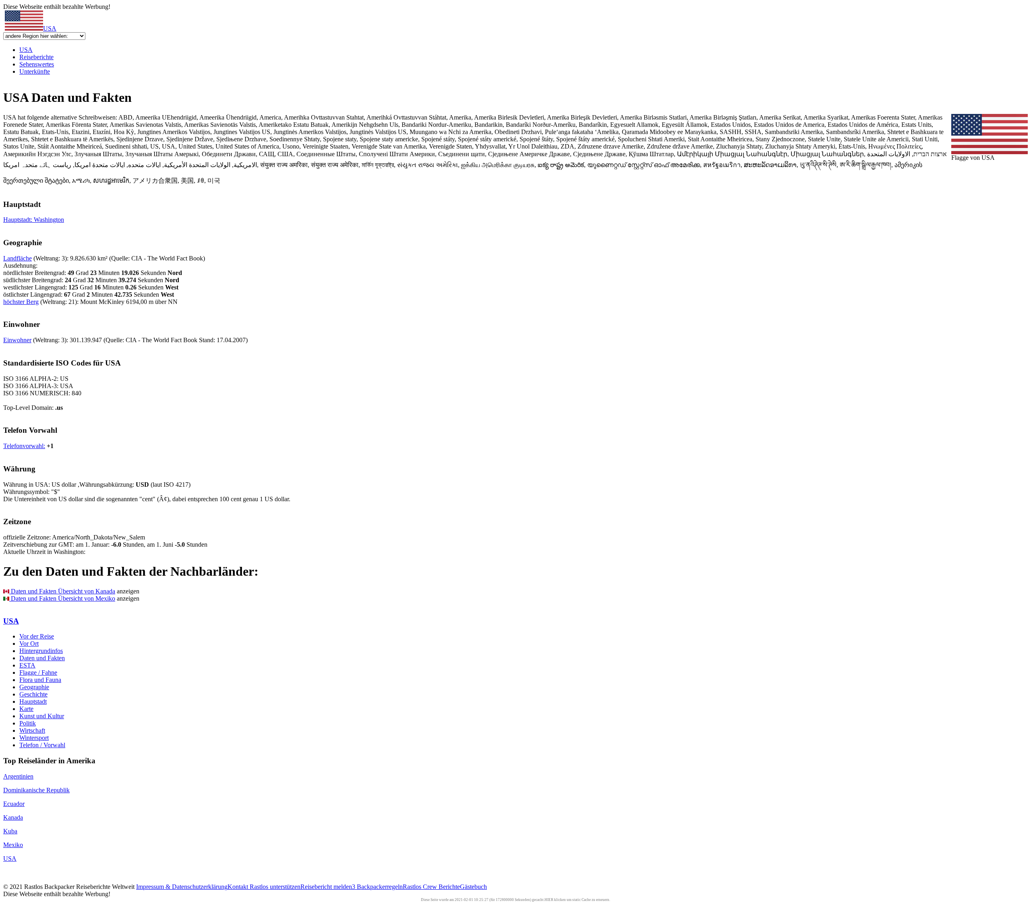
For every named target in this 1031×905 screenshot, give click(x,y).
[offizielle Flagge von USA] (989, 152)
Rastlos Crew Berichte (431, 886)
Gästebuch (473, 886)
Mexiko (13, 844)
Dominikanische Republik (36, 790)
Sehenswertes (36, 64)
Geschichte (33, 694)
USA (49, 28)
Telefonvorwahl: (24, 445)
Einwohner (17, 340)
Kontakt (239, 886)
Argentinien (18, 776)
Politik (27, 723)
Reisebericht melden (326, 886)
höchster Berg (21, 301)
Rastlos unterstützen (275, 886)
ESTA (27, 665)
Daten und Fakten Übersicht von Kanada (62, 591)
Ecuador (14, 803)
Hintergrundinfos (41, 650)
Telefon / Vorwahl (42, 745)
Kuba (10, 831)
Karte (26, 708)
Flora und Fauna (40, 679)
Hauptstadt (33, 701)
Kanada (13, 817)
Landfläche (17, 258)
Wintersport (34, 737)
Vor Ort (29, 643)
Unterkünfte (34, 71)
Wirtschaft (32, 730)
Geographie (34, 687)
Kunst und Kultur (41, 716)
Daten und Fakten (42, 658)
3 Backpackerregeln (377, 886)
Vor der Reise (36, 636)
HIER (548, 900)
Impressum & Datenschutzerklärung (182, 886)
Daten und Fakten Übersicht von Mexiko (62, 598)
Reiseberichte (36, 57)
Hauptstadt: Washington (33, 219)
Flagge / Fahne (38, 672)
